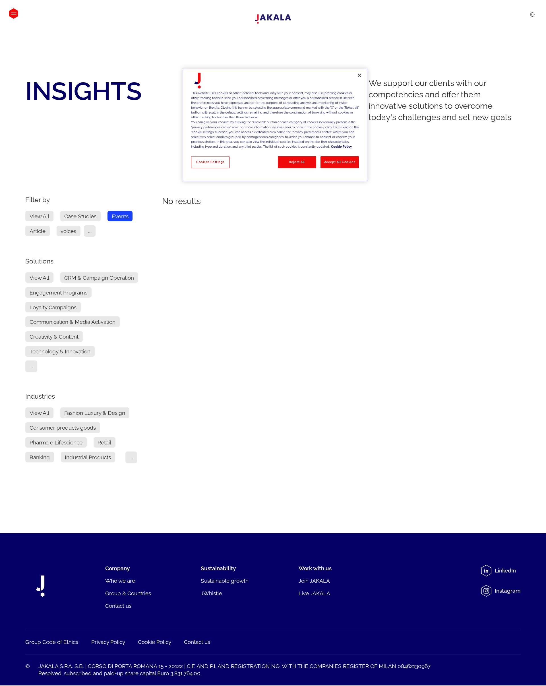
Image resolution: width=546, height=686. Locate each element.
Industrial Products (88, 457)
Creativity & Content (54, 336)
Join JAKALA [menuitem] (314, 581)
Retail (104, 442)
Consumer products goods (63, 428)
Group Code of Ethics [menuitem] (51, 642)
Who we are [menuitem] (120, 581)
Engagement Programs (58, 292)
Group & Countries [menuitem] (128, 593)
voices (68, 231)
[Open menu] (13, 13)
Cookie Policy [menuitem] (154, 642)
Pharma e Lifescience (56, 442)
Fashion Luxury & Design (94, 413)
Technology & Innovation (60, 351)
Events (120, 216)
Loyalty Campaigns (53, 307)
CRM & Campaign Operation (99, 278)
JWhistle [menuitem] (211, 593)
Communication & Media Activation (72, 322)
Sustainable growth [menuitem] (225, 581)
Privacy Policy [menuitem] (108, 642)
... (90, 231)
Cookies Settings (210, 162)
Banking (40, 457)
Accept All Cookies (339, 162)
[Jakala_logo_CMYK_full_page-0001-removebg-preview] (273, 19)
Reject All (297, 162)
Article (38, 231)
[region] (275, 125)
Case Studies (80, 216)
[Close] (359, 75)
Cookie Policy (341, 147)
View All (39, 216)
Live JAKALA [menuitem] (314, 593)
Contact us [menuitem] (118, 606)
